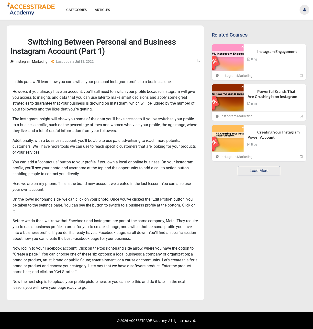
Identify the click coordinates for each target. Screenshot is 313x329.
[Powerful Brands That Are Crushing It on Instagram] (228, 97)
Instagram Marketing (31, 61)
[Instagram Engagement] (228, 57)
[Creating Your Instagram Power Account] (228, 138)
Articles (102, 10)
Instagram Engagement (272, 51)
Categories (76, 10)
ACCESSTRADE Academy (148, 321)
